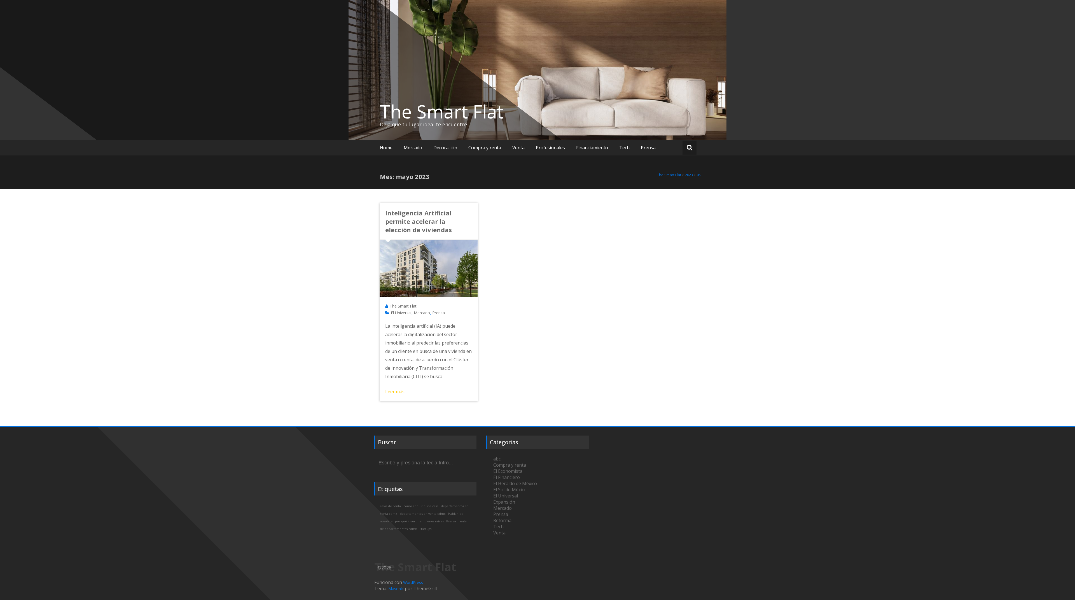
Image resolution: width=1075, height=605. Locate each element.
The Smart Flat (442, 111)
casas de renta (390, 506)
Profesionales (550, 148)
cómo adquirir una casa (420, 506)
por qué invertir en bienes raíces (419, 521)
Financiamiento (592, 148)
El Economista (507, 471)
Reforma (502, 520)
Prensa (648, 148)
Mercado (413, 148)
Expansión (504, 502)
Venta (518, 148)
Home (386, 148)
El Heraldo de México (515, 483)
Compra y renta (484, 148)
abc (497, 459)
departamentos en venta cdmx (423, 514)
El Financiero (506, 477)
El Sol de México (510, 490)
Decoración (445, 148)
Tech (624, 148)
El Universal (401, 312)
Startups (425, 529)
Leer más (395, 391)
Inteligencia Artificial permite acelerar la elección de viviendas (418, 221)
